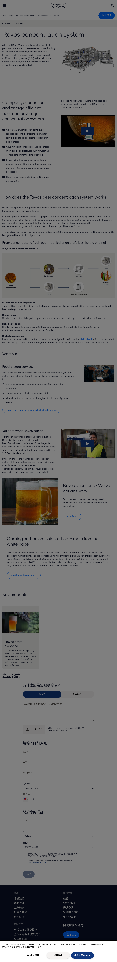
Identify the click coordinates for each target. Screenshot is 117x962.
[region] (58, 951)
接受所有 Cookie (82, 955)
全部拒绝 (58, 955)
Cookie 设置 (33, 955)
